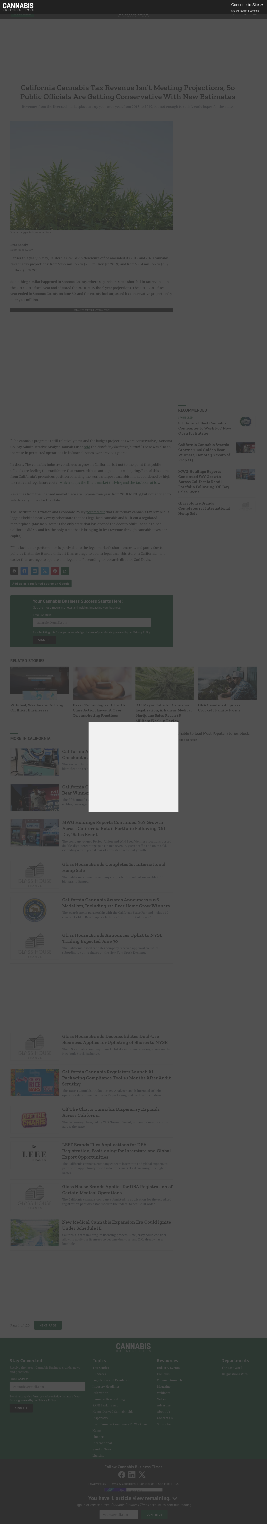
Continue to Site (247, 5)
